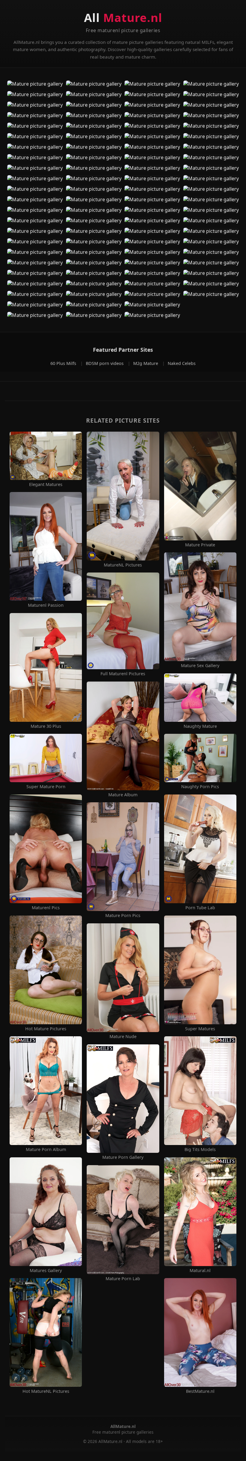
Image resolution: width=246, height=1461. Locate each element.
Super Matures (200, 1028)
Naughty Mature (200, 726)
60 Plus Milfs (63, 363)
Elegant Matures (45, 484)
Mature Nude (123, 1036)
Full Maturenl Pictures (122, 673)
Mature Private (200, 545)
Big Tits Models (200, 1149)
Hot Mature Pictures (45, 1028)
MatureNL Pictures (123, 565)
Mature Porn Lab (123, 1278)
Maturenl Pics (46, 907)
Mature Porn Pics (122, 915)
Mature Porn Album (46, 1149)
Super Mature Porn (45, 786)
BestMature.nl (200, 1391)
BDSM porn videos (105, 363)
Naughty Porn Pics (200, 786)
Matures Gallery (46, 1270)
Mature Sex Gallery (200, 665)
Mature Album (122, 794)
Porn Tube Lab (200, 907)
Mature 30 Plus (46, 726)
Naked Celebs (182, 363)
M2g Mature (146, 363)
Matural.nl (200, 1270)
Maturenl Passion (46, 605)
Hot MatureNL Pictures (45, 1391)
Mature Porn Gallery (122, 1157)
